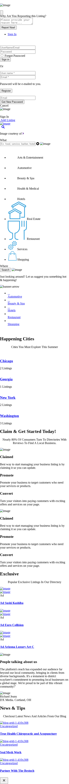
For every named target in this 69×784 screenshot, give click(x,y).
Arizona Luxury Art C (17, 646)
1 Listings (6, 386)
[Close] (1, 12)
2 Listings (6, 368)
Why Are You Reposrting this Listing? (23, 16)
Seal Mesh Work (10, 752)
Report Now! (8, 27)
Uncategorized (9, 726)
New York (8, 398)
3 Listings (6, 423)
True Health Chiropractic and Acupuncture (28, 733)
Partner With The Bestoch (17, 770)
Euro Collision (12, 625)
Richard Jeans (8, 696)
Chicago (6, 361)
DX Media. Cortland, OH (15, 700)
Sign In (12, 34)
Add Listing (7, 120)
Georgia (6, 379)
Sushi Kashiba (11, 603)
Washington (9, 416)
